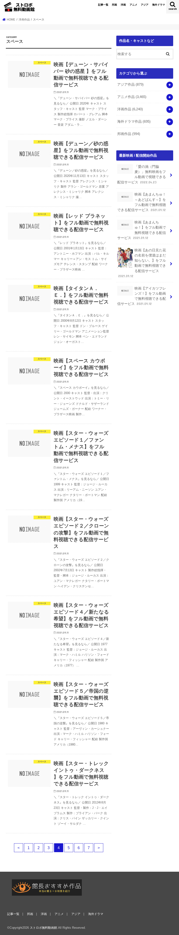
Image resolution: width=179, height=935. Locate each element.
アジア (144, 4)
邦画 (114, 4)
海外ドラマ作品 (134, 121)
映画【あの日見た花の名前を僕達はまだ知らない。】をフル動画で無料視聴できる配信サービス (142, 263)
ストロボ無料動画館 (43, 927)
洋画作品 (130, 109)
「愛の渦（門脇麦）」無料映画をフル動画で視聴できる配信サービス (141, 174)
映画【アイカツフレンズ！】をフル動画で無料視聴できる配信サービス (141, 296)
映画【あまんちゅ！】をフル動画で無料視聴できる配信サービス (141, 230)
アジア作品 (130, 84)
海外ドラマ (158, 4)
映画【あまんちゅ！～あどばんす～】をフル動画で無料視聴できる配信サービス (141, 202)
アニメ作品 (131, 97)
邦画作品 (128, 134)
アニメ (133, 4)
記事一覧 (103, 4)
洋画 (123, 4)
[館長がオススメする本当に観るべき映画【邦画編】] (47, 887)
